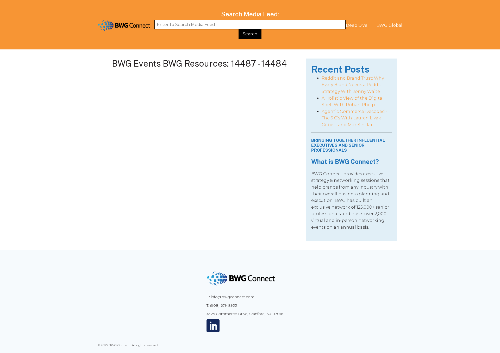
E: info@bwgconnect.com (230, 296)
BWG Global (389, 25)
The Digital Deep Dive (344, 25)
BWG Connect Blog (292, 25)
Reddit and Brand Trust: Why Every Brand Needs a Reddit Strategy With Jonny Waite (353, 85)
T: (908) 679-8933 (222, 305)
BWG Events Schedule (239, 25)
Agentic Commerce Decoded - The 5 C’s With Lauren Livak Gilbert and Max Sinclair (355, 118)
